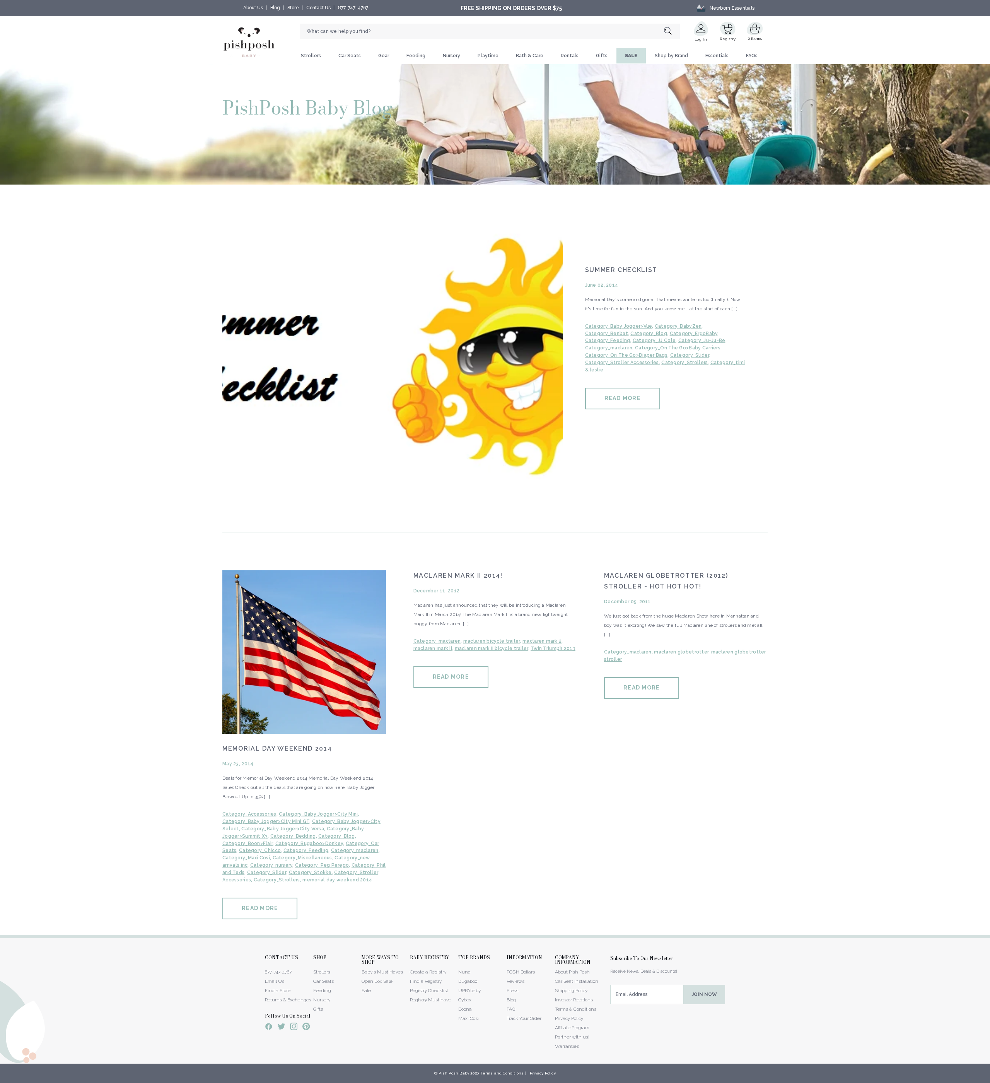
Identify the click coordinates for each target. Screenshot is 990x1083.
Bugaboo (467, 981)
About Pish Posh (572, 972)
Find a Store (277, 990)
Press (512, 990)
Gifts (602, 55)
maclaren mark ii (432, 648)
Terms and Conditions (502, 1073)
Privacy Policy (569, 1018)
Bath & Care (529, 55)
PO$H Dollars (521, 972)
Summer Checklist (621, 270)
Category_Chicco (260, 850)
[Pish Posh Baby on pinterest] (306, 1028)
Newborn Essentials (732, 8)
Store (293, 7)
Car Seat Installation (576, 981)
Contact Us (318, 7)
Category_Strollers (684, 362)
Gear (383, 55)
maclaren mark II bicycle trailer (491, 648)
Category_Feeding (607, 340)
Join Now (704, 994)
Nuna (464, 972)
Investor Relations (574, 1000)
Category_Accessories (249, 814)
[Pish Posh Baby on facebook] (269, 1028)
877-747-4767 (353, 7)
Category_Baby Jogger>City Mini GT (265, 821)
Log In (701, 39)
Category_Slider (689, 355)
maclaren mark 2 (542, 641)
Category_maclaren (609, 348)
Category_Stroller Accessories (622, 362)
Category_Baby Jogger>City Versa (282, 828)
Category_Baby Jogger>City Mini (318, 814)
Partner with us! (572, 1037)
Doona (465, 1009)
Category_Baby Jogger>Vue (618, 326)
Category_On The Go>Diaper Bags (626, 355)
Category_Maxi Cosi (246, 858)
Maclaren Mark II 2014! (458, 575)
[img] (392, 357)
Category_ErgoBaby (694, 333)
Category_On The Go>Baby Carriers (677, 348)
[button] (989, 1078)
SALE (631, 55)
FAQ (511, 1009)
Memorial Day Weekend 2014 (277, 748)
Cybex (464, 1000)
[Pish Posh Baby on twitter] (281, 1027)
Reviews (515, 981)
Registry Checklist (429, 990)
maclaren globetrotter (681, 652)
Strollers (311, 55)
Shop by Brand (671, 55)
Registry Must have (430, 1000)
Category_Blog (648, 333)
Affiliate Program (572, 1027)
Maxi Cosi (468, 1018)
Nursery (451, 55)
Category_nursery (271, 865)
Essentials (717, 55)
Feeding (415, 55)
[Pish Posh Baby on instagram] (293, 1028)
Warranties (567, 1046)
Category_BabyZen (678, 326)
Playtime (488, 55)
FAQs (752, 55)
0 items (755, 38)
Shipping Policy (571, 990)
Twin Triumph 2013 (553, 648)
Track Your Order (524, 1018)
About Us (253, 7)
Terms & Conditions (575, 1009)
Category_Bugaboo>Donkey (309, 843)
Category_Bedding (293, 836)
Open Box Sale (377, 981)
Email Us (274, 981)
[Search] (672, 31)
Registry (728, 39)
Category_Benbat (606, 333)
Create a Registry (428, 972)
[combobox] (490, 31)
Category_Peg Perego (322, 865)
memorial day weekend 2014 (337, 880)
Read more (622, 398)
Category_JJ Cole (654, 340)
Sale (366, 990)
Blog (275, 7)
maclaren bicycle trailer (491, 641)
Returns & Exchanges (288, 1000)
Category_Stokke (310, 872)
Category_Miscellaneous (302, 858)
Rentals (570, 55)
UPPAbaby (469, 990)
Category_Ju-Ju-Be (701, 340)
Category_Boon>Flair (247, 843)
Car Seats (349, 55)
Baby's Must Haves (382, 972)
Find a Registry (426, 981)
